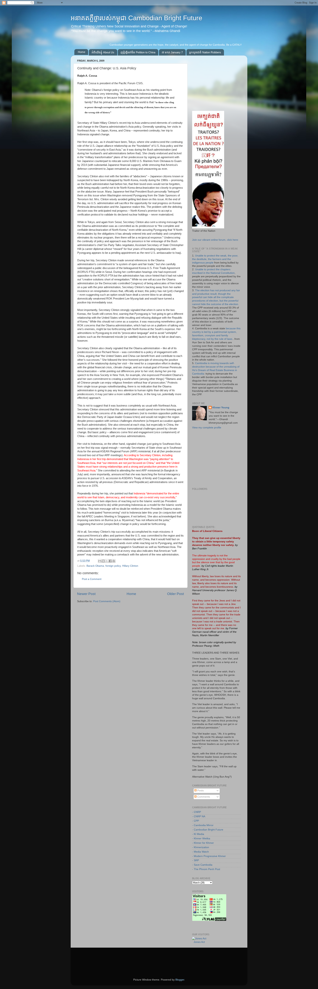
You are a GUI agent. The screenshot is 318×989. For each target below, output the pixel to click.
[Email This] (100, 561)
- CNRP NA (198, 816)
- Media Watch (200, 851)
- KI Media (198, 834)
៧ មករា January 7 (172, 52)
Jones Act (199, 942)
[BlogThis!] (103, 561)
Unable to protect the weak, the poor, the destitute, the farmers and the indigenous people (215, 259)
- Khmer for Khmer (203, 843)
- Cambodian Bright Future (207, 829)
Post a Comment (91, 579)
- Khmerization (200, 847)
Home (81, 52)
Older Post (175, 594)
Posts (200, 790)
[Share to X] (107, 561)
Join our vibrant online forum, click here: (215, 239)
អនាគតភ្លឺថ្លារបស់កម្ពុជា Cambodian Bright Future (136, 18)
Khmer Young (220, 407)
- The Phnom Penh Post (206, 869)
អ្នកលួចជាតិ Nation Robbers (205, 52)
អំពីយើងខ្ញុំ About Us (103, 52)
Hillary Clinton (130, 565)
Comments (203, 796)
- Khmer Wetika (201, 838)
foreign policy (113, 565)
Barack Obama (95, 565)
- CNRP (196, 812)
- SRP (195, 860)
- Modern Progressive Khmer (209, 856)
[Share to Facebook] (110, 561)
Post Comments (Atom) (106, 601)
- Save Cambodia (202, 864)
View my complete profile (206, 427)
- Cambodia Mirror (202, 825)
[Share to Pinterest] (114, 561)
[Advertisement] (219, 81)
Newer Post (86, 594)
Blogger (179, 979)
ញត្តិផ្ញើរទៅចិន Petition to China (138, 52)
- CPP (195, 820)
